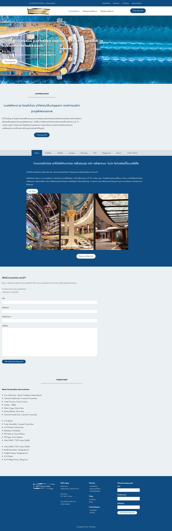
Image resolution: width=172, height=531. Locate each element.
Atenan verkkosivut (86, 256)
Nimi (3, 298)
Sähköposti (5, 307)
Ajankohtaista (106, 3)
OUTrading (125, 3)
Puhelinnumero (6, 317)
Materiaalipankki (136, 3)
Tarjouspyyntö (138, 10)
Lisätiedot (5, 326)
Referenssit (116, 3)
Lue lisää (32, 191)
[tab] (37, 153)
